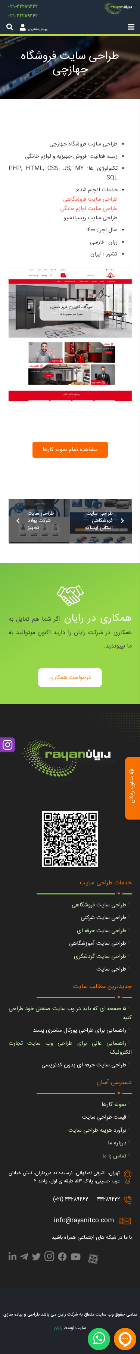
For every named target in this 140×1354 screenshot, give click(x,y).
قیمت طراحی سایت (104, 1117)
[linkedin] (12, 1258)
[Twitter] (36, 1258)
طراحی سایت (111, 969)
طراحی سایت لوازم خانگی (89, 208)
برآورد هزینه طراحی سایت (97, 1130)
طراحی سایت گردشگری (100, 956)
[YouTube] (76, 1258)
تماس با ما (114, 1156)
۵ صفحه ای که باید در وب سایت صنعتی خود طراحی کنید (70, 1013)
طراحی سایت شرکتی (103, 917)
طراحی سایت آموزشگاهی (97, 943)
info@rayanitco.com (84, 1221)
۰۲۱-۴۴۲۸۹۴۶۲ (22, 15)
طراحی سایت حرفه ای (101, 930)
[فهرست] (131, 27)
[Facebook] (62, 1258)
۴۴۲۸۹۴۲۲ (108, 1199)
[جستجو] (9, 26)
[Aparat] (93, 1259)
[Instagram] (49, 1258)
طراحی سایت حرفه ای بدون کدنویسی (83, 1065)
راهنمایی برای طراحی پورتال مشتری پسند (79, 1030)
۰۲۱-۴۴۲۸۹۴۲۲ (22, 6)
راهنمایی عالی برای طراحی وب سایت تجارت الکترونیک (70, 1048)
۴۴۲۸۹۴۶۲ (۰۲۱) (70, 1199)
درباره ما (117, 1143)
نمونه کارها (114, 1104)
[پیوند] (118, 9)
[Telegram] (24, 1258)
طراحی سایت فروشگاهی (90, 199)
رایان (58, 1328)
